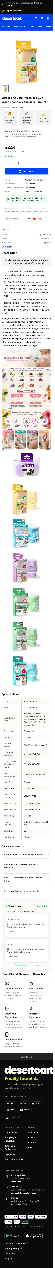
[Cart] (48, 18)
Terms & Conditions (16, 1243)
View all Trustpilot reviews (26, 965)
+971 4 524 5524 (19, 1204)
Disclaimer (11, 1253)
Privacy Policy (13, 1248)
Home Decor (20, 26)
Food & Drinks (35, 26)
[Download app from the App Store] (33, 1235)
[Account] (42, 18)
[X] (13, 1117)
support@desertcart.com (24, 1193)
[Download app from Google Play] (14, 1235)
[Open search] (36, 18)
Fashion (49, 26)
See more (7, 246)
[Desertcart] (12, 18)
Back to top (26, 1057)
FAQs (9, 1258)
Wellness (6, 26)
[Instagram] (7, 1117)
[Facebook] (19, 1117)
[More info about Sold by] (44, 180)
